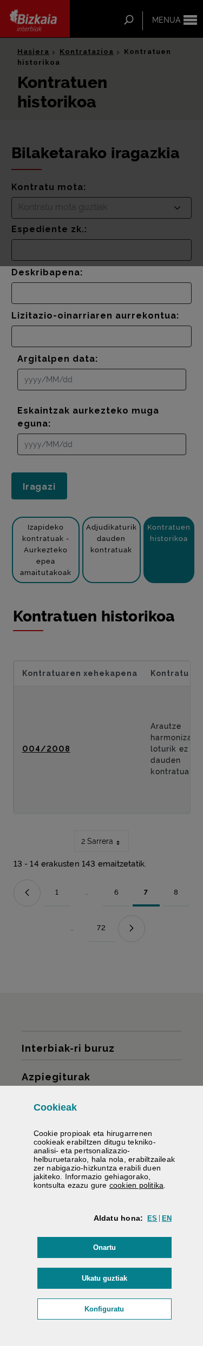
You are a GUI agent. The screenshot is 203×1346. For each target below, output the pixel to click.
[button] (152, 1218)
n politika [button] (136, 1185)
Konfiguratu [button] (128, 1308)
